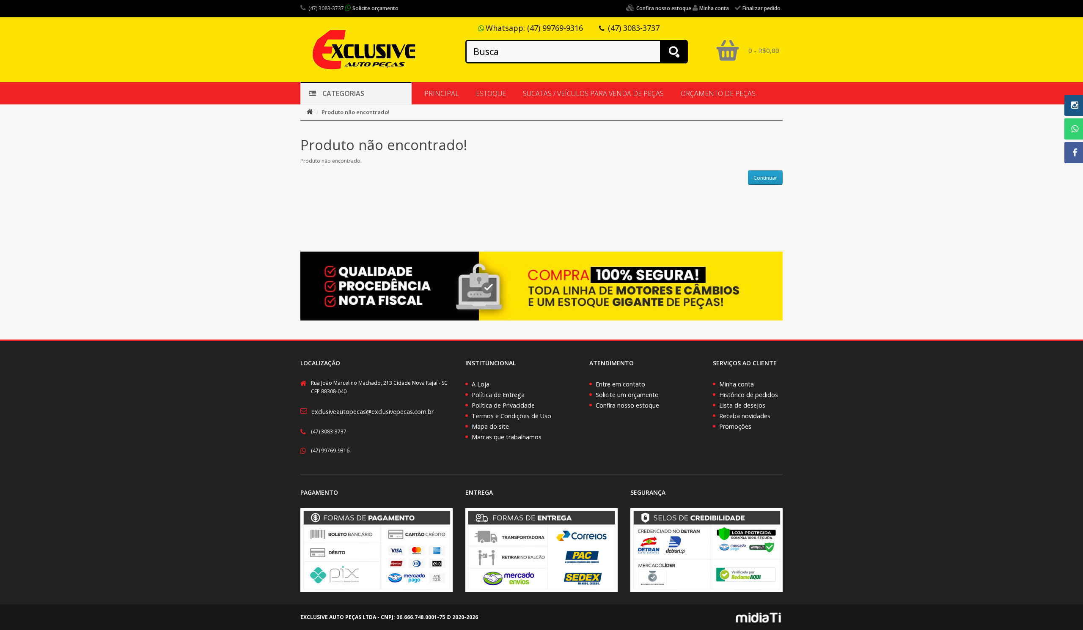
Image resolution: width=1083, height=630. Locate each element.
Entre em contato (620, 384)
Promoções (735, 426)
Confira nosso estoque (627, 405)
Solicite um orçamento (627, 395)
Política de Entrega (498, 395)
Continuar (765, 177)
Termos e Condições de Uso (511, 416)
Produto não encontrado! (356, 112)
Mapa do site (490, 426)
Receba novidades (744, 416)
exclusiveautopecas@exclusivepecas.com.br (372, 412)
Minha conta (736, 384)
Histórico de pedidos (748, 395)
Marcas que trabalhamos (507, 437)
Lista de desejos (742, 405)
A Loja (480, 384)
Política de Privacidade (503, 405)
